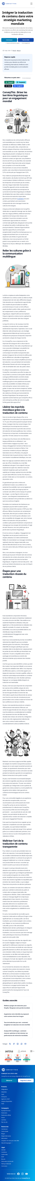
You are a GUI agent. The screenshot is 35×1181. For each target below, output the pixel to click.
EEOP (2, 1157)
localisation (20, 199)
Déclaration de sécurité (7, 1161)
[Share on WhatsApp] (21, 1043)
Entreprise (4, 1096)
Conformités (4, 1154)
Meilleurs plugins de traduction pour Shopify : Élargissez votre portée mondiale (17, 1007)
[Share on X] (9, 1043)
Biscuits (3, 1159)
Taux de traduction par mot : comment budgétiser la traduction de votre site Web (17, 1024)
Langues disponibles (6, 1101)
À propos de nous (5, 1110)
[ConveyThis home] (9, 3)
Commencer (9, 40)
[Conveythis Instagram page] (22, 1173)
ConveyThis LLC (26, 1178)
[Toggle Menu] (31, 4)
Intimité (3, 1150)
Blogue (19, 50)
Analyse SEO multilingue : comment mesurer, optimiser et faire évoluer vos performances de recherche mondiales (16, 1033)
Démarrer (9, 1080)
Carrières (3, 1120)
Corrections (4, 1166)
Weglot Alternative (6, 1136)
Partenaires (4, 1113)
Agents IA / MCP (5, 1099)
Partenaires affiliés (6, 1115)
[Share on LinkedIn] (17, 1043)
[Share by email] (25, 1043)
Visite (2, 1103)
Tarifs (2, 1094)
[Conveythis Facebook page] (18, 1173)
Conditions (4, 1152)
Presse (3, 1117)
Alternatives (4, 1138)
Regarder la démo (25, 1080)
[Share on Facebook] (13, 1043)
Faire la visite (25, 40)
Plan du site (4, 1122)
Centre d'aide (4, 1131)
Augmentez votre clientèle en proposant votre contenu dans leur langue (16, 1015)
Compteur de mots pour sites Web (10, 1140)
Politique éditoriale (6, 1163)
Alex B (14, 50)
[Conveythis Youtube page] (26, 1173)
